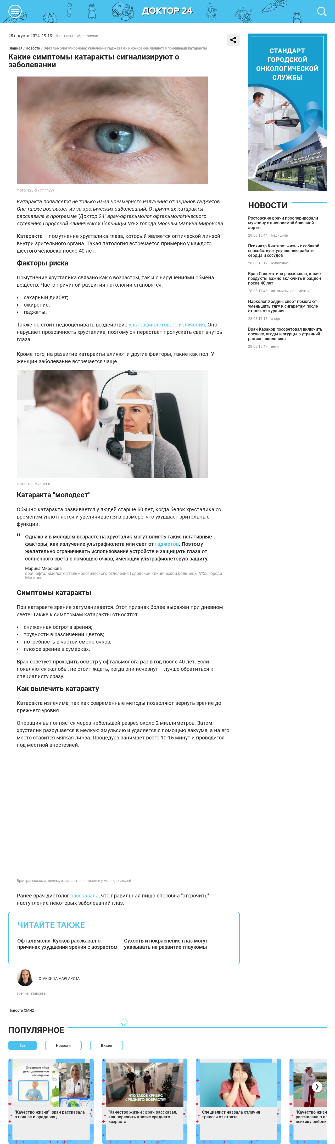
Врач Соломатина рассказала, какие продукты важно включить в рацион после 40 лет (284, 278)
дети (275, 346)
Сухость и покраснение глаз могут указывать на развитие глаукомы (166, 944)
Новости (33, 48)
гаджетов (167, 544)
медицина (279, 235)
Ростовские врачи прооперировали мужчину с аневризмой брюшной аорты (283, 223)
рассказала (84, 895)
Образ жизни (87, 36)
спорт (276, 319)
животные (280, 263)
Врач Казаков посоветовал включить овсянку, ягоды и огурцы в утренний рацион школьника (285, 334)
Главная (15, 48)
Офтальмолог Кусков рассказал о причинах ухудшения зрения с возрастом (67, 944)
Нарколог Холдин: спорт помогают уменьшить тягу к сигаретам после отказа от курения (283, 306)
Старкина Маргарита (59, 978)
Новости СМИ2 (21, 1010)
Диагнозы (64, 36)
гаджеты (38, 993)
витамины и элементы (290, 291)
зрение (23, 993)
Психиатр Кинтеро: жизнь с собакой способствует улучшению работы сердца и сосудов (283, 250)
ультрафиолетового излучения (167, 325)
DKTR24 (167, 11)
